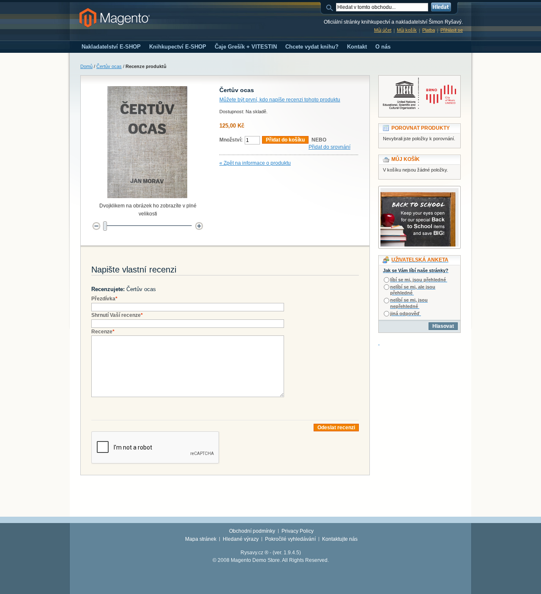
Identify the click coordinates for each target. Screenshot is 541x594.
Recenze (103, 332)
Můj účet (382, 30)
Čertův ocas (109, 66)
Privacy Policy (297, 531)
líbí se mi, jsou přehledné (418, 279)
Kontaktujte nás (340, 539)
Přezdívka (104, 299)
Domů (86, 66)
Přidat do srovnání (329, 147)
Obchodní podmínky (252, 531)
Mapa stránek (200, 539)
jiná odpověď (405, 313)
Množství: (231, 140)
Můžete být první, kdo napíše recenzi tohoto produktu (279, 100)
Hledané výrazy (241, 539)
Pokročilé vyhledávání (290, 539)
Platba (428, 30)
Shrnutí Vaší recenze (117, 315)
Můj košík (407, 30)
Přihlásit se (451, 30)
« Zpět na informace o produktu (255, 163)
